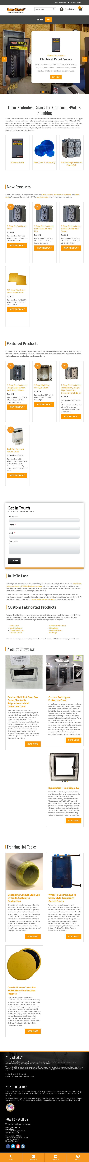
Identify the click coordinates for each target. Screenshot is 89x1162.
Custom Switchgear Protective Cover (59, 698)
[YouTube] (18, 1146)
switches (50, 195)
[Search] (54, 9)
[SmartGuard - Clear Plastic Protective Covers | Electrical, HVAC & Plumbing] (16, 9)
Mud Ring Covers (16, 628)
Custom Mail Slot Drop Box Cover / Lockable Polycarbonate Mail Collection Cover (23, 701)
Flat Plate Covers (16, 633)
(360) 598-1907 (16, 1136)
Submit (14, 561)
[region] (44, 59)
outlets (43, 195)
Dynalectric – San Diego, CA (63, 788)
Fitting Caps (53, 628)
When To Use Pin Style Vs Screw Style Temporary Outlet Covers (62, 898)
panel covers (58, 195)
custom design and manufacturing (43, 599)
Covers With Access (17, 630)
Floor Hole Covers (55, 630)
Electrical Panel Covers (56, 59)
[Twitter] (13, 1146)
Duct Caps (53, 633)
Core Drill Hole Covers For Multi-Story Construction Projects (22, 990)
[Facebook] (8, 1146)
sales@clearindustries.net (19, 1138)
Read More (32, 744)
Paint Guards (14, 626)
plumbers (38, 586)
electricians (77, 584)
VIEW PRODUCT (17, 245)
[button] (4, 59)
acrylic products (42, 197)
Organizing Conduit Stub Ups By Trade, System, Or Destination (24, 898)
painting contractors (13, 586)
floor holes (67, 195)
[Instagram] (23, 1146)
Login (72, 2)
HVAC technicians (27, 586)
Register (78, 2)
